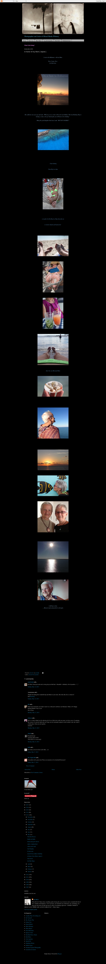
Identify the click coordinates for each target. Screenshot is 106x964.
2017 (27, 805)
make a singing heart (32, 844)
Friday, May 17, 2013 (33, 752)
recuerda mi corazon (31, 949)
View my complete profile (30, 909)
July (29, 829)
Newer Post (27, 769)
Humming (32, 696)
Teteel (29, 733)
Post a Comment (30, 766)
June (29, 832)
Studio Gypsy (29, 945)
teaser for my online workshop (34, 853)
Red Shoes (28, 937)
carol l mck (31, 682)
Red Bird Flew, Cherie (31, 935)
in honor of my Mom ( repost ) (34, 856)
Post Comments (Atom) (37, 772)
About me (31, 40)
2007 (27, 887)
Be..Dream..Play (30, 920)
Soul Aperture (29, 939)
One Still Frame (30, 930)
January (30, 871)
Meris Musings (29, 926)
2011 (27, 877)
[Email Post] (43, 673)
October (30, 822)
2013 (27, 815)
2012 (27, 874)
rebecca (30, 718)
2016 (27, 807)
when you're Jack (31, 846)
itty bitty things (31, 861)
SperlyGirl (28, 941)
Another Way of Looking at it (33, 916)
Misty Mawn (29, 928)
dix (28, 704)
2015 (27, 810)
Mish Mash (39, 40)
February (30, 869)
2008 (27, 884)
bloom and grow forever (33, 841)
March (29, 866)
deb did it (35, 899)
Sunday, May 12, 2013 (33, 687)
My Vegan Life (32, 757)
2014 (27, 812)
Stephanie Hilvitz (30, 943)
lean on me (30, 858)
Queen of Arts (29, 932)
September (30, 824)
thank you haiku (31, 839)
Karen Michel (29, 924)
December (30, 817)
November (30, 819)
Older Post (78, 769)
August (30, 827)
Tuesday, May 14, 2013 (33, 741)
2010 (27, 879)
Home (24, 40)
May (29, 834)
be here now (30, 851)
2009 (27, 882)
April (29, 864)
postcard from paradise (33, 674)
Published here (67, 40)
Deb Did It (57, 40)
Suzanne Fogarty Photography (33, 947)
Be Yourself (29, 918)
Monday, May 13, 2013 (33, 712)
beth (29, 747)
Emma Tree (29, 922)
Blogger (60, 954)
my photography (48, 40)
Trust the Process (31, 836)
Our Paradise (30, 849)
